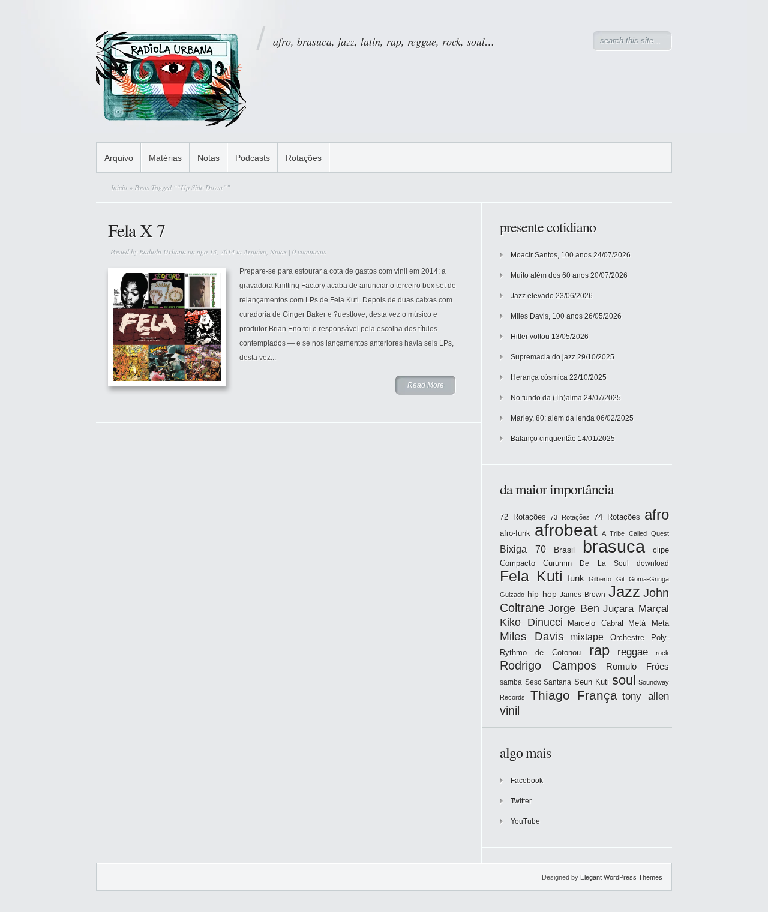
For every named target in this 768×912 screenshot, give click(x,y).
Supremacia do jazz (543, 357)
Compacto (517, 563)
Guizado (512, 594)
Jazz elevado (532, 296)
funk (576, 578)
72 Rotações (523, 516)
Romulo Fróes (637, 666)
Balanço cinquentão (543, 438)
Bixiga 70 (523, 549)
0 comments (309, 251)
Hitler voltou (530, 336)
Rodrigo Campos (548, 665)
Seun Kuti (592, 681)
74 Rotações (617, 516)
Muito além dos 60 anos (550, 275)
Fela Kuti (531, 576)
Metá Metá (648, 623)
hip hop (542, 594)
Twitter (521, 801)
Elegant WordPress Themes (621, 877)
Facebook (527, 780)
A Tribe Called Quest (635, 533)
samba (511, 682)
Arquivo (118, 158)
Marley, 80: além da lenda (553, 418)
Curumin (557, 563)
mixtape (587, 636)
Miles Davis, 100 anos (547, 316)
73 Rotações (570, 517)
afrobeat (566, 530)
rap (599, 650)
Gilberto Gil (606, 579)
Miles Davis (532, 636)
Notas (208, 158)
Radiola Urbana (162, 251)
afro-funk (515, 533)
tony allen (645, 696)
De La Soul (604, 563)
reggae (632, 652)
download (653, 563)
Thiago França (573, 695)
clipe (661, 549)
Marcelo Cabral (595, 623)
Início (119, 187)
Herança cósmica (539, 377)
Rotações (304, 158)
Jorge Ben (573, 608)
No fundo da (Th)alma (546, 398)
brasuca (614, 546)
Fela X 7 (136, 230)
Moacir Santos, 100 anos (551, 255)
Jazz (624, 592)
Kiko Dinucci (531, 622)
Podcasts (252, 158)
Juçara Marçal (636, 608)
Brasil (564, 549)
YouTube (525, 821)
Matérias (165, 158)
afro (656, 514)
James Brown (582, 594)
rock (662, 652)
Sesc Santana (548, 682)
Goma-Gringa (649, 579)
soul (624, 680)
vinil (510, 710)
